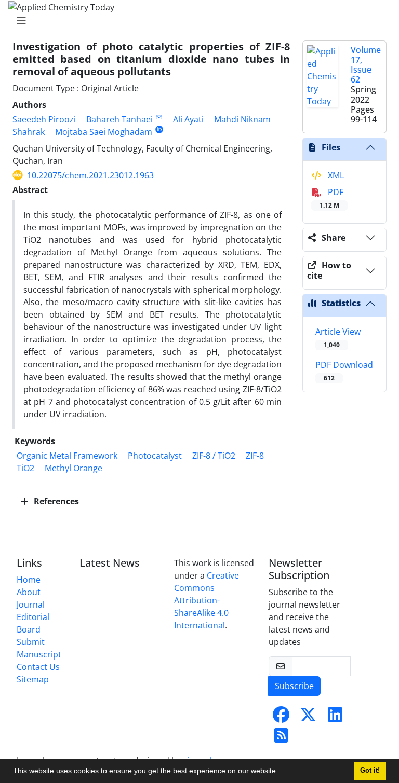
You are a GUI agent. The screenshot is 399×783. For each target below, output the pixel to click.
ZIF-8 (255, 455)
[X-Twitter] (308, 717)
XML (335, 175)
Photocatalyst (155, 455)
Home (29, 579)
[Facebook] (281, 717)
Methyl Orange (73, 468)
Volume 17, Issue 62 (366, 65)
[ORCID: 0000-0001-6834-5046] (159, 129)
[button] (281, 772)
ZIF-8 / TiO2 (213, 455)
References (55, 501)
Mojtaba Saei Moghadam (103, 132)
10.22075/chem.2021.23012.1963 (90, 175)
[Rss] (281, 738)
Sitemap (33, 679)
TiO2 (25, 468)
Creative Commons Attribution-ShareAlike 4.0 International (206, 600)
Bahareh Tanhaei (119, 119)
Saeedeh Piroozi (44, 119)
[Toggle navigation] (196, 20)
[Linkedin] (335, 717)
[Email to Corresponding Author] (159, 117)
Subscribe (294, 686)
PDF (331, 198)
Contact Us (38, 666)
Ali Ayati (188, 119)
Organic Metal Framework (67, 455)
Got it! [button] (370, 770)
